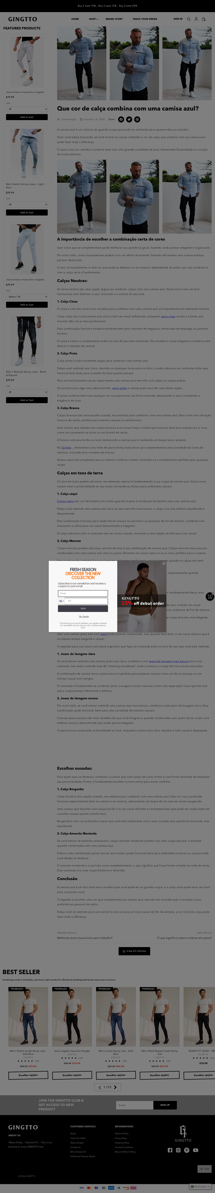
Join (83, 608)
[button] (61, 601)
